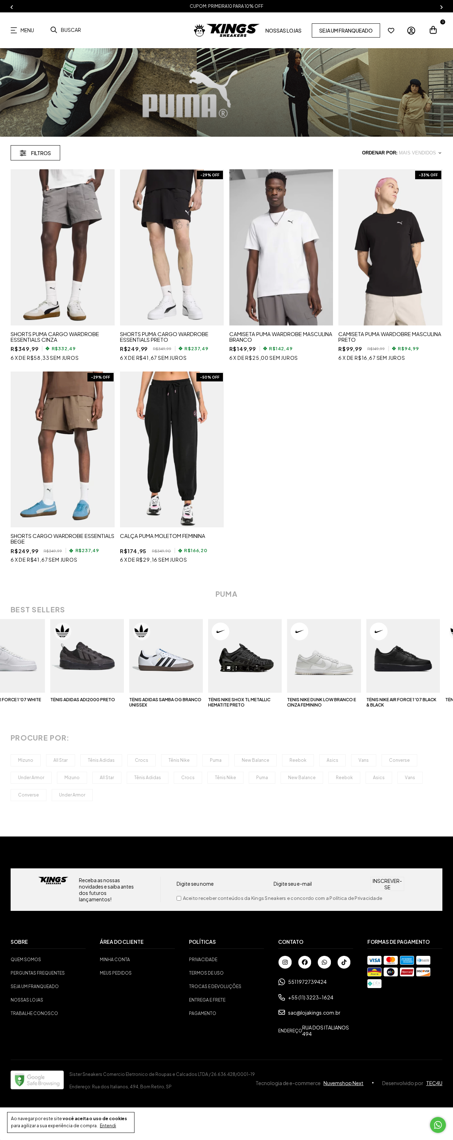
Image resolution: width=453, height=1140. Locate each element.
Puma (216, 760)
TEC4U (434, 1083)
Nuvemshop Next (343, 1083)
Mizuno (25, 760)
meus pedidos (116, 973)
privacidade (203, 959)
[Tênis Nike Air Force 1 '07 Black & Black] (374, 656)
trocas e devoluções (215, 986)
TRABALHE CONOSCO (34, 1013)
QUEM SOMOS (26, 959)
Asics (332, 760)
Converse (399, 760)
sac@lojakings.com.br (314, 1012)
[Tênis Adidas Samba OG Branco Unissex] (137, 656)
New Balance (255, 760)
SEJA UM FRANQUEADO (346, 30)
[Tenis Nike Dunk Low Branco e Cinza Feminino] (295, 656)
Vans (364, 760)
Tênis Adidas (101, 760)
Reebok (297, 760)
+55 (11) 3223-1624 (310, 997)
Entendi (108, 1125)
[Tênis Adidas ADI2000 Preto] (58, 656)
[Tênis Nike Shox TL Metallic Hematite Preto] (216, 656)
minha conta (115, 959)
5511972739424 (307, 982)
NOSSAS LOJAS (283, 30)
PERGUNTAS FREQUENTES (38, 973)
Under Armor (31, 777)
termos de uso (206, 973)
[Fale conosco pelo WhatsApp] (438, 1125)
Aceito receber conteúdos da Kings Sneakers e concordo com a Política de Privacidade (283, 898)
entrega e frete (207, 1000)
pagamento (202, 1013)
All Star (60, 760)
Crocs (141, 760)
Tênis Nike (179, 760)
